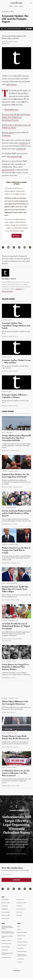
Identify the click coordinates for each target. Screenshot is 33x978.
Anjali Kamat (7, 563)
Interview (4, 471)
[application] (16, 28)
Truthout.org (6, 135)
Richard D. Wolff (8, 42)
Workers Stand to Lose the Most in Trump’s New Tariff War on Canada (16, 550)
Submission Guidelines (22, 942)
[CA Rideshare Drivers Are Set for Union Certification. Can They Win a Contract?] (16, 758)
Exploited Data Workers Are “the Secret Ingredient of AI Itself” (15, 475)
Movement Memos (6, 947)
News (3, 432)
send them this (21, 148)
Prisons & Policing (5, 912)
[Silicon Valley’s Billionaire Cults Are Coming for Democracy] (16, 689)
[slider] (30, 28)
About (18, 926)
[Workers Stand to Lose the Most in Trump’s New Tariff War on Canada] (16, 535)
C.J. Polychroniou (8, 747)
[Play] (2, 28)
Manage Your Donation (22, 932)
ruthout (15, 41)
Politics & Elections (11, 583)
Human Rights (5, 906)
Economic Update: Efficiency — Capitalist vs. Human (15, 396)
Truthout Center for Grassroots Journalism (22, 955)
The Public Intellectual (6, 943)
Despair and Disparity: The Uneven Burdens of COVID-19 (8, 932)
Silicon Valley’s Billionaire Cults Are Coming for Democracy (15, 702)
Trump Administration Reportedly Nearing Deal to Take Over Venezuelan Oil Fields (16, 438)
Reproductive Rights (6, 915)
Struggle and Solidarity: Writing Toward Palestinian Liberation (7, 927)
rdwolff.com (18, 289)
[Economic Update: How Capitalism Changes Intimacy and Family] (16, 311)
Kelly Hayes (6, 712)
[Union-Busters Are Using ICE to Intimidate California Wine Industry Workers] (16, 652)
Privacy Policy (20, 948)
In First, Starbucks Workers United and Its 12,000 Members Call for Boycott (16, 513)
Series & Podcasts (5, 918)
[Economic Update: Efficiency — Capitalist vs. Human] (16, 382)
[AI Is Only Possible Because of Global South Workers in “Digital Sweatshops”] (16, 611)
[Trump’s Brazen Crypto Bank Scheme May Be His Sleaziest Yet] (16, 724)
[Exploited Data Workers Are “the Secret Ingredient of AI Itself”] (16, 462)
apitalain (15, 786)
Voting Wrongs (5, 950)
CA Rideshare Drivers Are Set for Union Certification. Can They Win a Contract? (16, 773)
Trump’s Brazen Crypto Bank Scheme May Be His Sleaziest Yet (15, 737)
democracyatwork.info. (14, 156)
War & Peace (9, 432)
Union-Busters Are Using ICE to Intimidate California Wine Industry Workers (15, 667)
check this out (23, 143)
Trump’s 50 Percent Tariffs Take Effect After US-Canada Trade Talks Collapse (15, 589)
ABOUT (11, 6)
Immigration (19, 906)
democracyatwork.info (7, 291)
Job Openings (20, 959)
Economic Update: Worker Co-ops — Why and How (16, 361)
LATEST (16, 6)
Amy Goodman (7, 639)
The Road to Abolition (6, 940)
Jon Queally (7, 600)
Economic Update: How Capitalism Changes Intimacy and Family (16, 325)
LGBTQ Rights (5, 909)
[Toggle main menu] (31, 3)
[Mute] (26, 28)
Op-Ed (3, 733)
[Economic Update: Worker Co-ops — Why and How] (16, 348)
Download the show (11, 109)
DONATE (21, 6)
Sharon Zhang (7, 524)
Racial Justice (19, 912)
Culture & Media (5, 899)
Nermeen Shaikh (8, 487)
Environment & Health (21, 902)
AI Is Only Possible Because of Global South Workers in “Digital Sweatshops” (16, 626)
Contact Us (19, 962)
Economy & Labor (8, 12)
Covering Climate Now (6, 957)
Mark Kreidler (7, 786)
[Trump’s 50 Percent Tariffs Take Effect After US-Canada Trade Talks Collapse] (16, 574)
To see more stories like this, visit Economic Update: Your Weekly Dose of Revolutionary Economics (16, 117)
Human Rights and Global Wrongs (7, 936)
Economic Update (8, 132)
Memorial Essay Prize (22, 951)
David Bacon (7, 678)
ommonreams (15, 450)
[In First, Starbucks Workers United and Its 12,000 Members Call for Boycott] (16, 498)
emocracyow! (17, 487)
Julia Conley (7, 450)
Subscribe (19, 939)
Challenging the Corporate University (7, 953)
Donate (19, 929)
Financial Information (21, 945)
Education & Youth (6, 902)
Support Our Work (21, 935)
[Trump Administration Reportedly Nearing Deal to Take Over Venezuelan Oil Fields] (16, 423)
